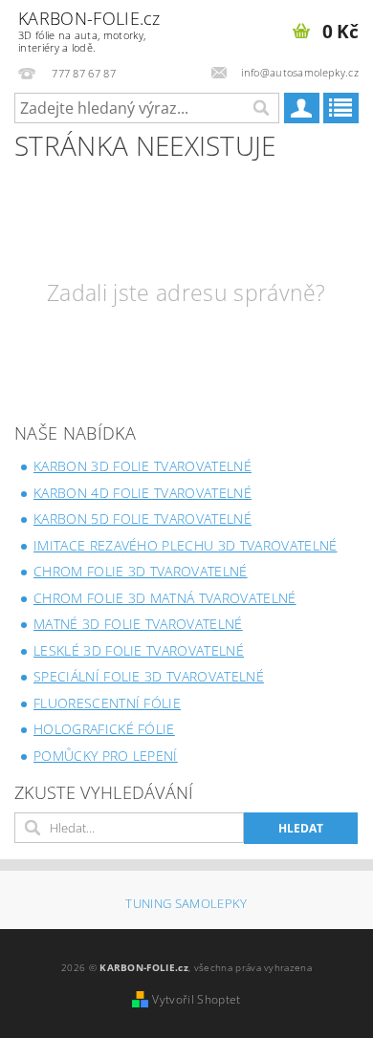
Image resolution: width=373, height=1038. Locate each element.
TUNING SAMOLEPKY (186, 903)
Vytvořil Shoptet (196, 999)
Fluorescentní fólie (107, 703)
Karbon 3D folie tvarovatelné (142, 466)
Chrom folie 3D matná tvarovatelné (164, 598)
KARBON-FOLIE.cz (89, 30)
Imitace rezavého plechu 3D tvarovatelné (185, 545)
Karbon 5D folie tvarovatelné (142, 518)
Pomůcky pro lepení (105, 755)
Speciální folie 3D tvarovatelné (148, 676)
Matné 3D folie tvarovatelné (138, 624)
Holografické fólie (104, 729)
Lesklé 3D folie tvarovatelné (138, 650)
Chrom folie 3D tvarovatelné (140, 571)
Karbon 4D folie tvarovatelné (142, 493)
